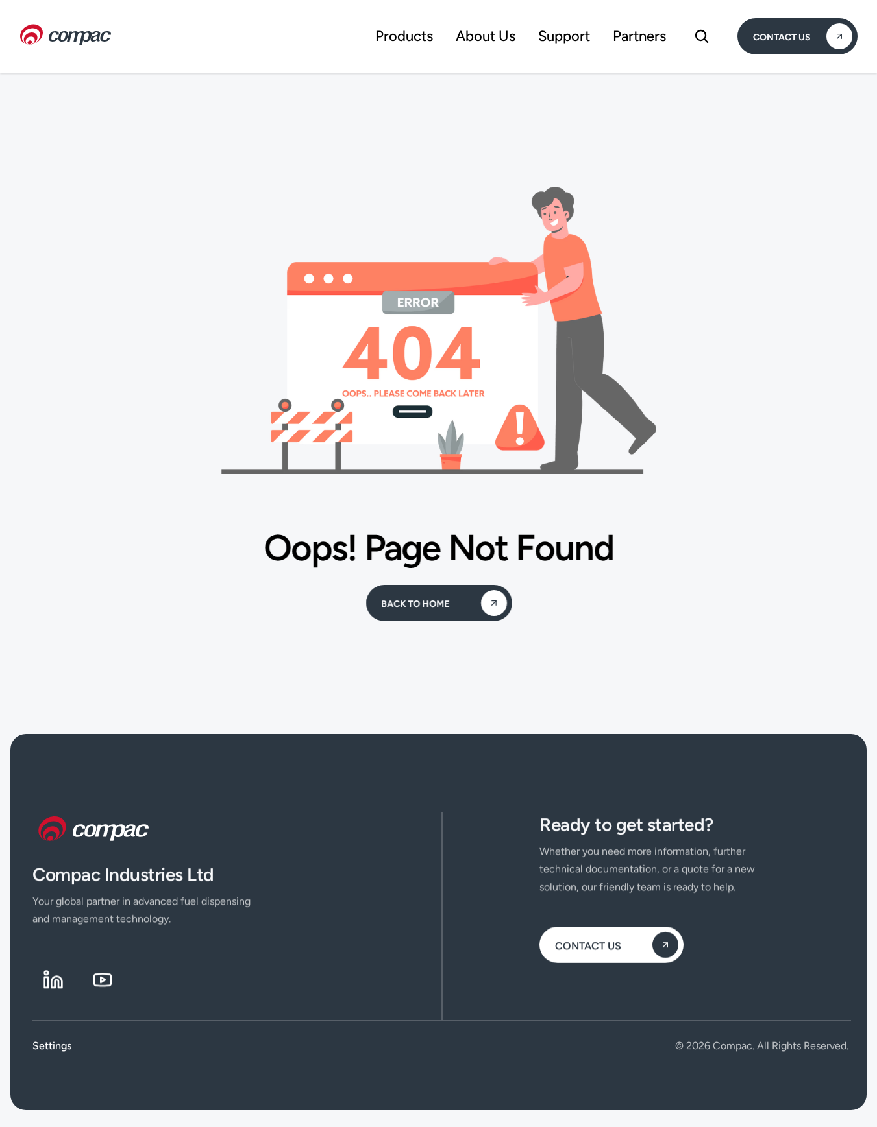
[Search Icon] (702, 36)
